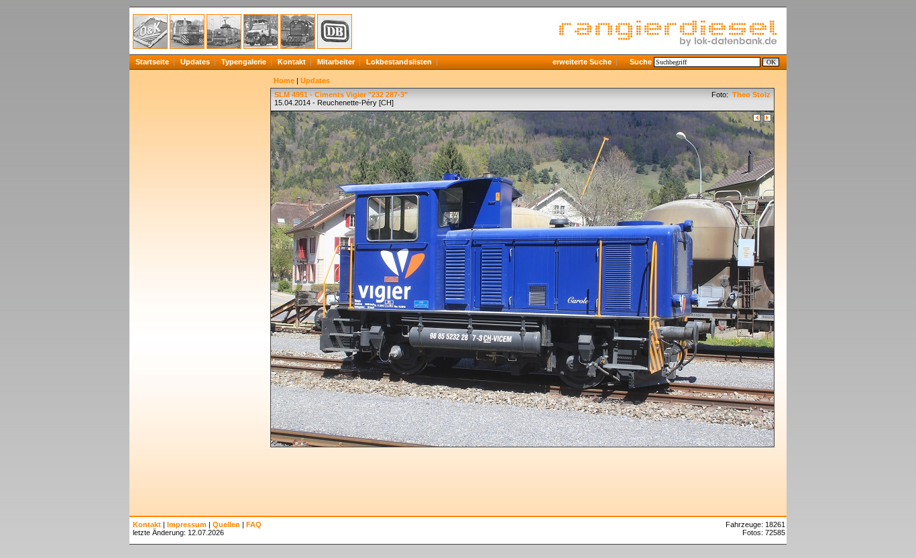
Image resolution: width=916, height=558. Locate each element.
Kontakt (292, 62)
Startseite (152, 62)
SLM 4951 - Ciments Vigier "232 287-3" (341, 95)
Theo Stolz (750, 95)
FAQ (254, 524)
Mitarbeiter (336, 62)
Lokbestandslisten (399, 62)
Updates (195, 62)
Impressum (187, 524)
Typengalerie (243, 62)
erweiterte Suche (582, 62)
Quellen (226, 524)
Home (284, 80)
